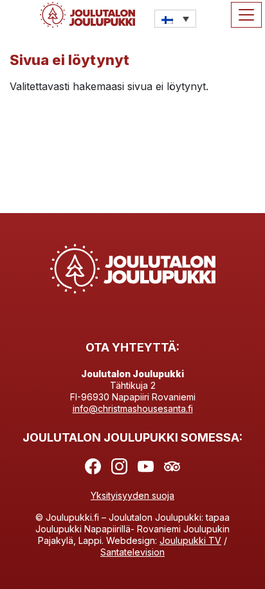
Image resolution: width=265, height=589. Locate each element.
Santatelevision (132, 552)
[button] (175, 19)
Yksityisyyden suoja (132, 495)
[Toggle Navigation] (246, 15)
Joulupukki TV (190, 540)
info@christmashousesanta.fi (133, 408)
